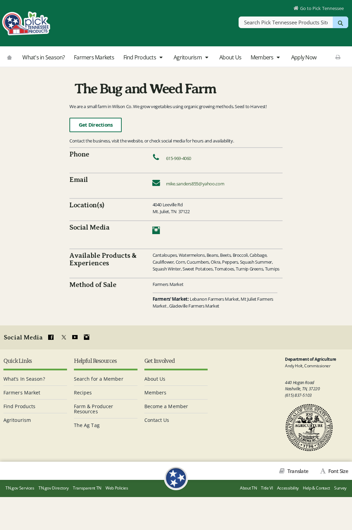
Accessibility (288, 488)
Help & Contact (316, 488)
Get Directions (96, 124)
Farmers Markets (94, 57)
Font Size (337, 471)
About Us (230, 57)
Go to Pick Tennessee (322, 8)
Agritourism (188, 57)
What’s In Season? (24, 379)
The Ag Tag (87, 425)
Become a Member (166, 406)
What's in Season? (43, 57)
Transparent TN (87, 488)
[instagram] (86, 337)
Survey (340, 488)
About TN (248, 488)
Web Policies (117, 488)
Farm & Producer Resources (93, 409)
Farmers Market (21, 392)
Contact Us (156, 420)
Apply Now (303, 57)
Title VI (267, 488)
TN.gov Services (20, 488)
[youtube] (74, 337)
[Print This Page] (338, 57)
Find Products (140, 57)
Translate (297, 471)
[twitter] (63, 337)
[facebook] (51, 337)
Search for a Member (98, 379)
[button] (160, 58)
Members (263, 57)
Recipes (83, 392)
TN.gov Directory (53, 488)
